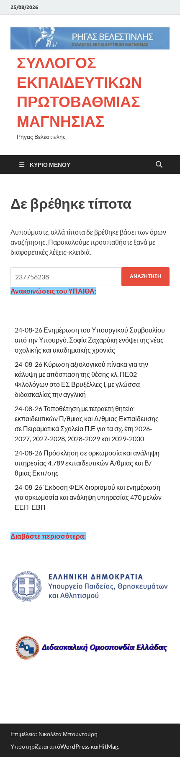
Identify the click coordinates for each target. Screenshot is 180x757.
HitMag (108, 746)
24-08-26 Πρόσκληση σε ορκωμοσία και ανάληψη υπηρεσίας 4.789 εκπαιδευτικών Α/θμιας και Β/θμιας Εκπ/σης (87, 463)
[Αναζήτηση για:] (90, 276)
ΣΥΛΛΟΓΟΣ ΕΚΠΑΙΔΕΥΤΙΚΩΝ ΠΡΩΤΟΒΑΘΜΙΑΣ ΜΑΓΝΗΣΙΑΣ (79, 91)
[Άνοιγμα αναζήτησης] (159, 164)
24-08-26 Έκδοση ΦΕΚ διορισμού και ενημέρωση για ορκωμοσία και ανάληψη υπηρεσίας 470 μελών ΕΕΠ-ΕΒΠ (88, 497)
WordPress (75, 746)
